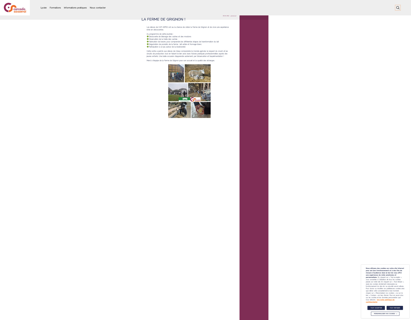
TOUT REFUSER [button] (395, 308)
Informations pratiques (75, 7)
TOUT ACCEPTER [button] (376, 308)
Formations (55, 7)
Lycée (44, 7)
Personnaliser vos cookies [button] (384, 313)
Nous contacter (98, 7)
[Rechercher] (398, 7)
